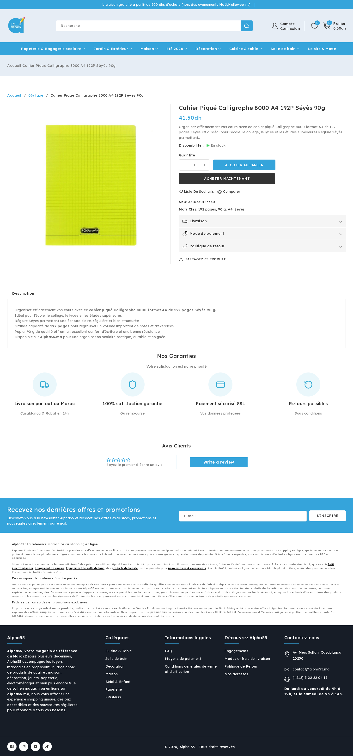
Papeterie (113, 689)
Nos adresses (236, 674)
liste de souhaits (199, 192)
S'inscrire (327, 516)
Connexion (290, 28)
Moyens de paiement (183, 659)
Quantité (187, 155)
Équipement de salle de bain (85, 568)
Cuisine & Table (118, 651)
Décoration (206, 48)
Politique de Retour (241, 666)
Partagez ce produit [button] (205, 259)
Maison (147, 48)
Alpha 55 (187, 747)
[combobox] (154, 25)
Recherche (247, 25)
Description (23, 293)
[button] (334, 26)
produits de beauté (125, 568)
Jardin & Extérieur (111, 48)
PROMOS (113, 697)
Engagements (236, 651)
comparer (231, 192)
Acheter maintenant (227, 179)
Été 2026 (174, 48)
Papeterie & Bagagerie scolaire (51, 48)
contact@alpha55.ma (311, 669)
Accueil (14, 65)
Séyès (240, 209)
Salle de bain (283, 48)
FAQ (168, 651)
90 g (222, 209)
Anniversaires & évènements (187, 568)
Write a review (218, 462)
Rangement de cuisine (49, 568)
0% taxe (35, 95)
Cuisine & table (243, 48)
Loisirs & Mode (322, 48)
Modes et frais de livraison (247, 659)
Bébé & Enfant (118, 682)
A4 (230, 209)
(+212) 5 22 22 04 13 (310, 677)
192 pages (207, 209)
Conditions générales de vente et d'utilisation (191, 669)
